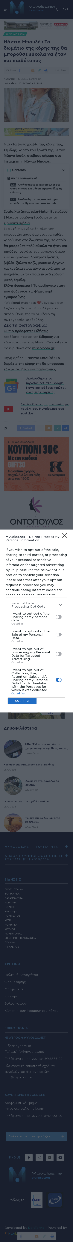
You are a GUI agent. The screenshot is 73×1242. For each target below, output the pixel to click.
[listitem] (36, 604)
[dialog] (36, 621)
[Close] (65, 536)
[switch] (59, 617)
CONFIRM (22, 700)
